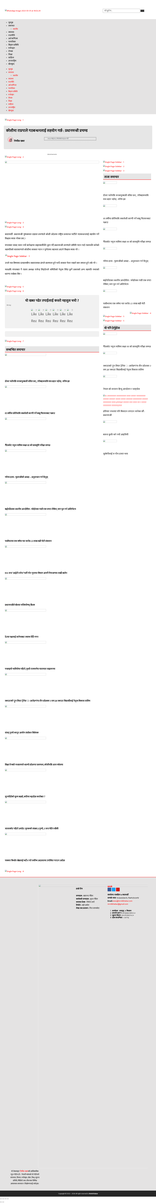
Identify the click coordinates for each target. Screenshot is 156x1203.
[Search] (142, 11)
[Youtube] (118, 889)
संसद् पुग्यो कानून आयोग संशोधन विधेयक (22, 733)
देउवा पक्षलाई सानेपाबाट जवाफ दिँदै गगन (21, 637)
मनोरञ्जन (11, 48)
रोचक (10, 51)
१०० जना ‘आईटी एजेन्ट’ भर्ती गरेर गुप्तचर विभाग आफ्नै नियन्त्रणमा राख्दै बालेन (36, 573)
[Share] (3, 1198)
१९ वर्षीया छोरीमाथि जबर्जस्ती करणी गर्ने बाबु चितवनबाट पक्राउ (30, 413)
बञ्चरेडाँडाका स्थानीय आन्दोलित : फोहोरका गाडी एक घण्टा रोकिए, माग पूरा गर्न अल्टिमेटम (40, 509)
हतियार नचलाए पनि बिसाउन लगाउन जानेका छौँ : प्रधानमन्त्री (124, 413)
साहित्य (11, 57)
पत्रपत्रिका (12, 41)
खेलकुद (11, 64)
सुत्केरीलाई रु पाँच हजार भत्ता (115, 454)
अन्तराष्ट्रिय (12, 61)
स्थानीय (15, 29)
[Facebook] (109, 889)
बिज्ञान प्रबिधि (13, 45)
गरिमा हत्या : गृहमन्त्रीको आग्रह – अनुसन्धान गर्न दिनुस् (26, 477)
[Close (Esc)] (1, 1198)
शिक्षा (10, 54)
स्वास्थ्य (11, 32)
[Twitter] (113, 889)
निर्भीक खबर (23, 1171)
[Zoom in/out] (8, 1198)
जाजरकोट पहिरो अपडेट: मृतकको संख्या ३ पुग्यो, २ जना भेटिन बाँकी (31, 829)
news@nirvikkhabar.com (122, 901)
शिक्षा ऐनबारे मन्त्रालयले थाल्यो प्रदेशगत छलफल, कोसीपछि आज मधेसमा (34, 765)
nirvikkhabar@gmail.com (118, 904)
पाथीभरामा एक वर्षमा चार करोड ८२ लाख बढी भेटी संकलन (28, 541)
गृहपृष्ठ (10, 22)
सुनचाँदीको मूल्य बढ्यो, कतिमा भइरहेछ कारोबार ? (25, 797)
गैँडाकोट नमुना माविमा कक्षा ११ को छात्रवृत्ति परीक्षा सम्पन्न (27, 445)
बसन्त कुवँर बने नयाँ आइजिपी (115, 435)
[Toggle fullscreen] (5, 1198)
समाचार (11, 26)
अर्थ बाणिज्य (13, 38)
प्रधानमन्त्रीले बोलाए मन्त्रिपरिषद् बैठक (20, 605)
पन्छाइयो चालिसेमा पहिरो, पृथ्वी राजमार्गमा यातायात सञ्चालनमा (30, 669)
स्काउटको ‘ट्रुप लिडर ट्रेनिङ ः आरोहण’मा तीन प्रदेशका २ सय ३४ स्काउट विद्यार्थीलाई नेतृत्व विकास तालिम (47, 701)
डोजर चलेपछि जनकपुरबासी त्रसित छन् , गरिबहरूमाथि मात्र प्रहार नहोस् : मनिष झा (37, 381)
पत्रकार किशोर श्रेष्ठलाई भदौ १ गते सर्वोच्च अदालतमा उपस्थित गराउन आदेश (35, 860)
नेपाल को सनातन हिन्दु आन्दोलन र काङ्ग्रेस (121, 389)
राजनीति (11, 35)
